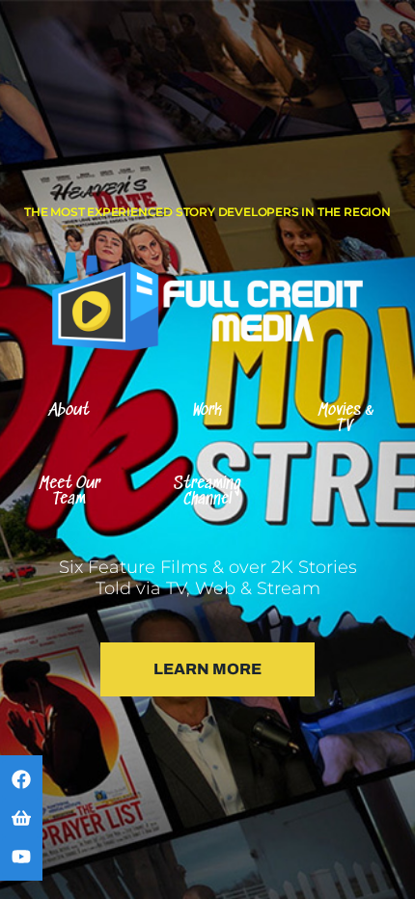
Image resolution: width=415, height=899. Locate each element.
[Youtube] (21, 856)
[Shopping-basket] (21, 818)
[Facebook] (21, 779)
